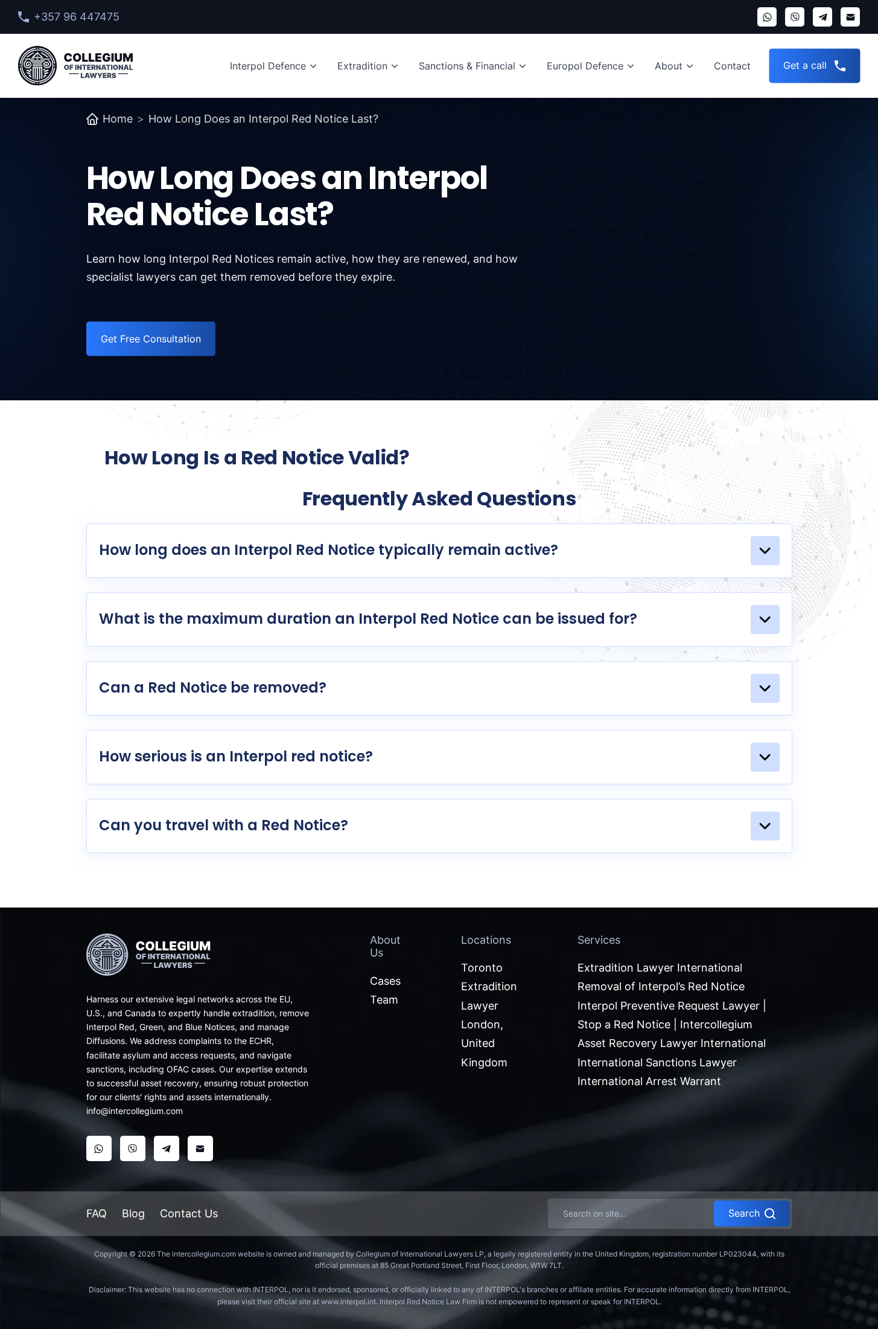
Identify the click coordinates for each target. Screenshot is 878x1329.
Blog (133, 1213)
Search (744, 1213)
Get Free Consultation (151, 339)
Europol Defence (585, 66)
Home (118, 118)
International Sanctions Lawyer (657, 1062)
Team (384, 999)
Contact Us (189, 1213)
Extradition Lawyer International (659, 967)
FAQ (96, 1213)
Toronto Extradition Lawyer (489, 986)
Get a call (805, 65)
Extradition (362, 66)
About (668, 66)
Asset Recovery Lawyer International (671, 1043)
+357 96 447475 (76, 16)
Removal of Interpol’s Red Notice (661, 986)
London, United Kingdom (484, 1043)
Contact (732, 66)
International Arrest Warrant (649, 1081)
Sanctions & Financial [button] (467, 66)
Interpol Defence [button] (268, 66)
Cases (385, 981)
